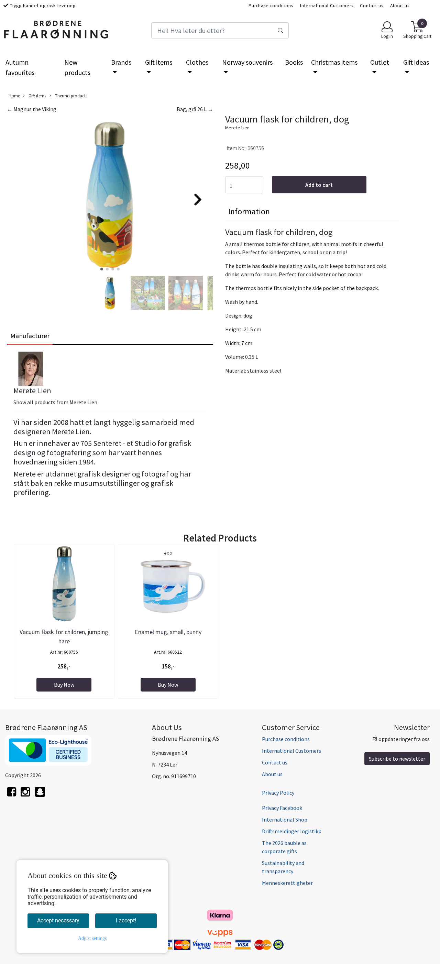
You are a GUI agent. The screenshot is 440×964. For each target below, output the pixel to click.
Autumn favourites (20, 67)
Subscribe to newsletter (397, 758)
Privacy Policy (278, 792)
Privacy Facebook (282, 807)
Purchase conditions (271, 6)
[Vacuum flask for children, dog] (110, 196)
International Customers (326, 6)
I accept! (126, 920)
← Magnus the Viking (31, 109)
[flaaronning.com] (40, 795)
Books (294, 62)
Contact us (371, 6)
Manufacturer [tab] (30, 335)
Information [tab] (249, 211)
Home (14, 95)
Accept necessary (58, 920)
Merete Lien (237, 128)
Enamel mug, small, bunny (168, 632)
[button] (101, 269)
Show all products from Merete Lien (55, 402)
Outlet (379, 62)
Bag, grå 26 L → (195, 109)
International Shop (284, 819)
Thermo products (70, 95)
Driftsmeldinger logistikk (291, 831)
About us (399, 6)
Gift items (158, 62)
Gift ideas (416, 62)
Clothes (197, 62)
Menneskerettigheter (287, 882)
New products (77, 67)
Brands (121, 62)
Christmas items (334, 62)
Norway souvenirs (247, 62)
